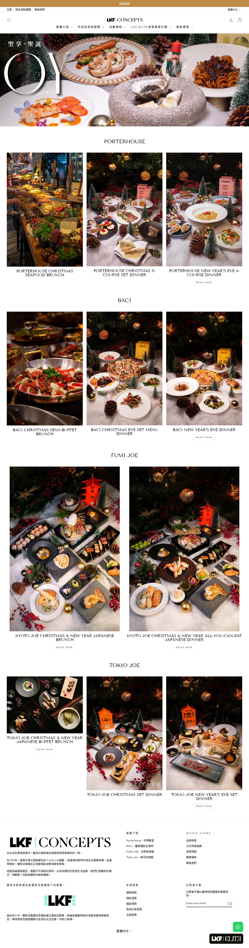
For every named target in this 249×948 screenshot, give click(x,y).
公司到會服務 (194, 846)
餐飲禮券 (183, 27)
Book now (204, 282)
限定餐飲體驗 (23, 9)
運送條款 (131, 903)
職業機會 (191, 857)
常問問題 (191, 851)
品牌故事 (191, 840)
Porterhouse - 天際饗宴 (140, 840)
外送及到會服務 (90, 27)
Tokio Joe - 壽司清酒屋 (139, 857)
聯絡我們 (40, 9)
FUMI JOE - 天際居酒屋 (140, 851)
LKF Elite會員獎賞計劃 (150, 27)
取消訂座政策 (134, 909)
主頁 (9, 9)
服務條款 (131, 892)
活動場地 (116, 27)
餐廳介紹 (63, 27)
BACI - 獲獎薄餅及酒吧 (139, 846)
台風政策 (131, 914)
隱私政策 (131, 898)
